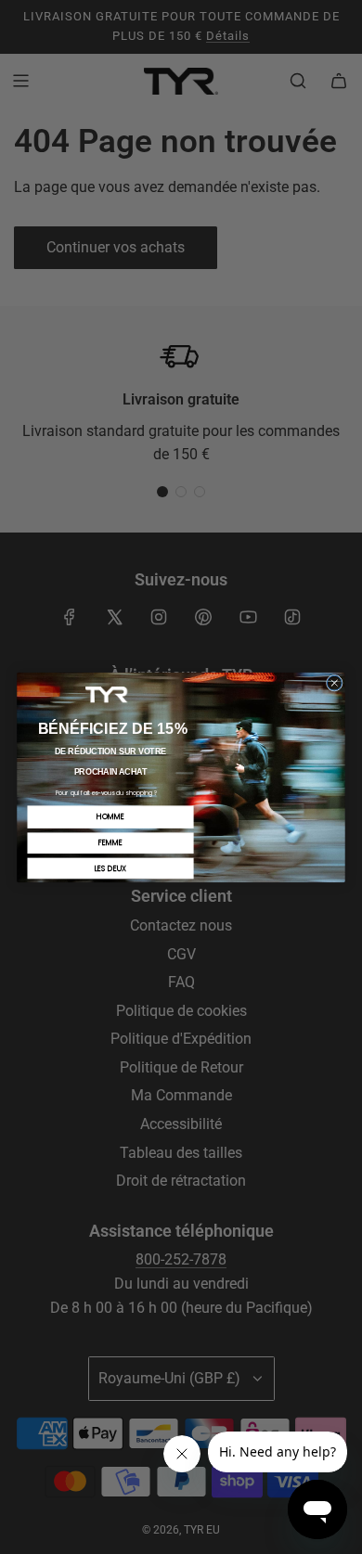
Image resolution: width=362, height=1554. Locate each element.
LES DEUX (110, 868)
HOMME (110, 816)
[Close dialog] (334, 682)
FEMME (110, 842)
